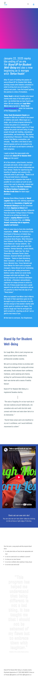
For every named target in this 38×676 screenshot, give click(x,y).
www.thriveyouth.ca (11, 108)
